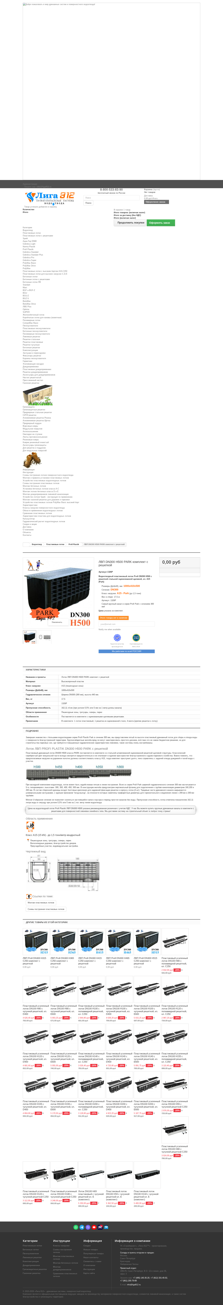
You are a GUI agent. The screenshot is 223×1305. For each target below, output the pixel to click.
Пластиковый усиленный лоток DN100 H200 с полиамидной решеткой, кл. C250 (91, 1105)
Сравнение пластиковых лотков (37, 513)
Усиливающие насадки (33, 364)
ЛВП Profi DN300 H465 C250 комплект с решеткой (117, 961)
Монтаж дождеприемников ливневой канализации (46, 494)
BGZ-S (26, 298)
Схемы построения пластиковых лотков (41, 483)
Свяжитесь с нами (92, 1261)
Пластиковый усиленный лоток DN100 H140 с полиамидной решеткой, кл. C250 (91, 1057)
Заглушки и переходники (34, 353)
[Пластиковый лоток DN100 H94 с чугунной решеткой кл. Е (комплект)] (119, 1174)
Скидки (87, 1246)
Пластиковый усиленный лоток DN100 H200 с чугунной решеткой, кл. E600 (147, 1105)
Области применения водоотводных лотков (43, 510)
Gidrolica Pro (28, 257)
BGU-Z (26, 296)
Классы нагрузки (61, 1246)
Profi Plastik (28, 249)
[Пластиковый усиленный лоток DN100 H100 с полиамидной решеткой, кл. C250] (91, 989)
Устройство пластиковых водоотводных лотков (44, 480)
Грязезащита (28, 407)
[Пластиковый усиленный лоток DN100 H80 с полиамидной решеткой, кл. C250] (175, 941)
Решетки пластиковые (33, 342)
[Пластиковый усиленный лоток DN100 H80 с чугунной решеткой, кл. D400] (36, 989)
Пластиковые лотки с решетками (38, 236)
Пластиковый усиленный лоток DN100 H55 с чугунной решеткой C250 (175, 1104)
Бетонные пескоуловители (35, 331)
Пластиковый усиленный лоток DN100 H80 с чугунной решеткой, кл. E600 (64, 1010)
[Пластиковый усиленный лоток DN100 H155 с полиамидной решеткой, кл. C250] (175, 1037)
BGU (25, 293)
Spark (25, 238)
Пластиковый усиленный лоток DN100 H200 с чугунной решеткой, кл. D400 (119, 1105)
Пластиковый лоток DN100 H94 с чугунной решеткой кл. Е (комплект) (117, 1195)
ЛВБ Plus (27, 306)
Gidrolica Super (29, 260)
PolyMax (26, 268)
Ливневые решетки (31, 336)
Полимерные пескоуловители (36, 334)
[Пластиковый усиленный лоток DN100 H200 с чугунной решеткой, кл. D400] (119, 1084)
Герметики (27, 361)
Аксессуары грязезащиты (34, 445)
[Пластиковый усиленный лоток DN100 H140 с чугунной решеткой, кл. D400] (119, 1037)
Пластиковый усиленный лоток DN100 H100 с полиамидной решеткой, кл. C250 (91, 1010)
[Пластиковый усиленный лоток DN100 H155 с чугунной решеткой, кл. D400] (36, 1084)
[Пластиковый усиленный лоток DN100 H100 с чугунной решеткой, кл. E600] (147, 989)
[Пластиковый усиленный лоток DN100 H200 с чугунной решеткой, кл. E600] (147, 1084)
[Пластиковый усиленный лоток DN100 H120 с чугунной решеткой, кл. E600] (64, 1037)
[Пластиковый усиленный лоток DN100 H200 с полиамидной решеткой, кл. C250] (91, 1084)
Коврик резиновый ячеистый (36, 442)
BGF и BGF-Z (29, 290)
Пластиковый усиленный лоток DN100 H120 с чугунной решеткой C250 (36, 1194)
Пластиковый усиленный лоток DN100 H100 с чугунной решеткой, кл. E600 (147, 1010)
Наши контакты (90, 1257)
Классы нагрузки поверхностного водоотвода (44, 508)
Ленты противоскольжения (35, 437)
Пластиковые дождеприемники (37, 369)
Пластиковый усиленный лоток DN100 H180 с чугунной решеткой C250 (64, 1194)
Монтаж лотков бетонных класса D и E (41, 491)
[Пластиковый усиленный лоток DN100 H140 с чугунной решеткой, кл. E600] (147, 1037)
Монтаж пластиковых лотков (41, 903)
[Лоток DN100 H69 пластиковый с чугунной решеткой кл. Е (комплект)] (91, 1174)
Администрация (30, 184)
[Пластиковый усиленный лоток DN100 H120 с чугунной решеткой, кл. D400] (36, 1037)
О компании (28, 529)
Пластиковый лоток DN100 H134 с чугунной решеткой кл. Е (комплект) (146, 1195)
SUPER (26, 312)
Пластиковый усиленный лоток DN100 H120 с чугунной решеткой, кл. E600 (64, 1057)
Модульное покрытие (32, 429)
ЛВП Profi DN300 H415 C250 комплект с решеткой (90, 961)
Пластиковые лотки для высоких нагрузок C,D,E (45, 274)
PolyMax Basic (29, 263)
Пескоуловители (30, 326)
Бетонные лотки (30, 276)
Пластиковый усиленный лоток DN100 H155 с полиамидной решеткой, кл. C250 (175, 1057)
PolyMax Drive (29, 266)
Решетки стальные (31, 339)
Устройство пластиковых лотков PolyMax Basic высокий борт (51, 502)
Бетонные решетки (31, 347)
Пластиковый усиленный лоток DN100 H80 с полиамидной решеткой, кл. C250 (175, 962)
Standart (26, 285)
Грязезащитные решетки (34, 409)
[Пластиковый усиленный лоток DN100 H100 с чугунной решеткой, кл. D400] (119, 989)
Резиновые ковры (31, 439)
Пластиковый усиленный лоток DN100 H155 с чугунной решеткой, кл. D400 (36, 1105)
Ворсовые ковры (30, 426)
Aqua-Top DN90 (30, 241)
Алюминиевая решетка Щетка (36, 420)
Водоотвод (28, 230)
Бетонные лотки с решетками (36, 279)
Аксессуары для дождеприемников (39, 375)
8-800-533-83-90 (111, 189)
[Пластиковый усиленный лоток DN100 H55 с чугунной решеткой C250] (175, 1084)
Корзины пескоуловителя (34, 358)
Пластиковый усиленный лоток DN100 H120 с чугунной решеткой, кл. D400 (36, 1057)
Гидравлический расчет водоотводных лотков (44, 521)
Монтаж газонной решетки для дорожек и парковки (46, 499)
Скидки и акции (30, 524)
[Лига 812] (51, 197)
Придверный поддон (32, 423)
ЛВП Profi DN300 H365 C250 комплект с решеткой (62, 961)
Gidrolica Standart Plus (33, 255)
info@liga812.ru (134, 1284)
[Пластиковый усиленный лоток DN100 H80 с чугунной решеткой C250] (175, 1129)
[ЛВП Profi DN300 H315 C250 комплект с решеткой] (36, 941)
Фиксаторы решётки (32, 356)
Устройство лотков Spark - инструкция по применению (48, 497)
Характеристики (30, 505)
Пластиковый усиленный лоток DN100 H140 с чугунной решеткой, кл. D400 (119, 1057)
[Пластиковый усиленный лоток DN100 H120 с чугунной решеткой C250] (36, 1174)
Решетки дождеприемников (35, 372)
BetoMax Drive (29, 304)
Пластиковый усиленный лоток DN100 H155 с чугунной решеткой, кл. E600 (64, 1105)
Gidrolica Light (29, 244)
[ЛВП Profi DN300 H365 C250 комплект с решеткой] (64, 941)
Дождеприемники (31, 366)
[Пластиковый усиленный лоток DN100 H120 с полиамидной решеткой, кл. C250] (175, 989)
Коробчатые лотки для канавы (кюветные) (42, 317)
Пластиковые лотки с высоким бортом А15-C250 (45, 271)
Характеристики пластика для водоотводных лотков (47, 516)
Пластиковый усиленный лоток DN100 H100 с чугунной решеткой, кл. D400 (119, 1010)
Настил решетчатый (32, 377)
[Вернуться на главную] (26, 545)
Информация (29, 469)
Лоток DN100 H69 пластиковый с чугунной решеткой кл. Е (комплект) (91, 1195)
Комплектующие (30, 350)
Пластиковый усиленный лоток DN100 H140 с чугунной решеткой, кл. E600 (147, 1057)
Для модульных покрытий (35, 450)
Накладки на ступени (32, 434)
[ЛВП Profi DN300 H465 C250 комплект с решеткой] (119, 941)
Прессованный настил (33, 380)
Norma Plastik (29, 246)
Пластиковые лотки (32, 233)
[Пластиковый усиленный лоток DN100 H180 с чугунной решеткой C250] (64, 1174)
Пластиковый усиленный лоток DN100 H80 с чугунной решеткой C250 (175, 1149)
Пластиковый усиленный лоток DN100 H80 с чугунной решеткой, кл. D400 (36, 1010)
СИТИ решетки (29, 415)
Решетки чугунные (31, 345)
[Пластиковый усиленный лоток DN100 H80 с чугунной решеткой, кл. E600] (64, 989)
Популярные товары (93, 1253)
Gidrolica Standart (31, 252)
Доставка (27, 527)
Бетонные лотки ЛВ (32, 282)
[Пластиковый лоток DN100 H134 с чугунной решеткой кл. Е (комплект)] (147, 1174)
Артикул (103, 572)
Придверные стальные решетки (37, 412)
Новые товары (90, 1249)
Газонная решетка (31, 383)
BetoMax (27, 301)
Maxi (25, 287)
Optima (26, 309)
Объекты (27, 532)
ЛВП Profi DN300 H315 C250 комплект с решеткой (34, 961)
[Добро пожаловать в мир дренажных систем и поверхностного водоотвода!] (111, 91)
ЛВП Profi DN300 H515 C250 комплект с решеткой (145, 961)
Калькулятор (29, 519)
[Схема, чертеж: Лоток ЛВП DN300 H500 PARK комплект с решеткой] (44, 637)
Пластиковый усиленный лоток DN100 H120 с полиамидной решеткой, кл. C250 (175, 1010)
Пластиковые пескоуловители (36, 328)
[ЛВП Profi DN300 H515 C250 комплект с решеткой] (147, 941)
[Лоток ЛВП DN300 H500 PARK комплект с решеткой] (29, 637)
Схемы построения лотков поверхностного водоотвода (48, 475)
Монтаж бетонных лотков (34, 486)
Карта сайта (89, 1273)
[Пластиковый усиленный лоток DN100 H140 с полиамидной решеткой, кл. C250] (91, 1037)
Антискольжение (30, 431)
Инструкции (28, 472)
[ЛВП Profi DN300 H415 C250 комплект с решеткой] (91, 941)
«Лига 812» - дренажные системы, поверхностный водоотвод (63, 1291)
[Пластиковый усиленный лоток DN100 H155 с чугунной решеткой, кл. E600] (64, 1084)
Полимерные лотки (31, 320)
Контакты (27, 535)
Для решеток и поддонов (34, 448)
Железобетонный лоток (33, 315)
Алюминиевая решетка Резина (37, 418)
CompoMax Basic (30, 323)
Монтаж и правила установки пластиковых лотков (46, 478)
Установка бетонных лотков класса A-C (41, 489)
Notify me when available (110, 629)
